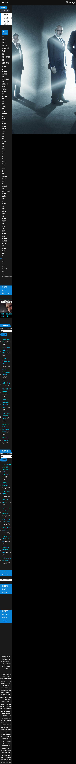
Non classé (5, 32)
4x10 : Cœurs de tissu (6, 361)
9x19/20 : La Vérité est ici (6, 538)
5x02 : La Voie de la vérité (6, 372)
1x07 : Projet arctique (6, 415)
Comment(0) (8, 276)
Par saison (6, 329)
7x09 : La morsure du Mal (6, 549)
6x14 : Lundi (6, 383)
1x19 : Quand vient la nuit (6, 350)
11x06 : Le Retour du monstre (6, 510)
